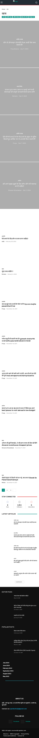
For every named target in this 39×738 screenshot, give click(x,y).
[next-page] (14, 490)
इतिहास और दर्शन (24, 17)
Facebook (16, 721)
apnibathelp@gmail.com (18, 709)
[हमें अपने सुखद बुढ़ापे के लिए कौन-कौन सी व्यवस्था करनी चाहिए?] (19, 185)
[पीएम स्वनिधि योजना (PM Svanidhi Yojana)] (7, 653)
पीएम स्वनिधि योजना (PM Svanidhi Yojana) (24, 650)
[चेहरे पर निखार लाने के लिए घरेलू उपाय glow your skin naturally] (7, 608)
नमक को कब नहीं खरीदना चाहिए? (21, 595)
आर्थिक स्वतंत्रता (16, 17)
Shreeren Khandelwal (8, 448)
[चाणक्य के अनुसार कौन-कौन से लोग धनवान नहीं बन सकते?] (7, 573)
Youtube (27, 721)
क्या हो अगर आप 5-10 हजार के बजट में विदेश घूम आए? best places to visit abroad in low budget (18, 409)
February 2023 (7, 668)
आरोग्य (4, 17)
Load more (19, 582)
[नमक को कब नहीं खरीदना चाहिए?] (7, 598)
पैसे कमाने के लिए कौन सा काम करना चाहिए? (15, 239)
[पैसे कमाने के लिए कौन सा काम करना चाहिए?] (19, 223)
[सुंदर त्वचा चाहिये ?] (19, 255)
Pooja (3, 309)
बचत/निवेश (19, 86)
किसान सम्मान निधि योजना (19, 630)
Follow (19, 501)
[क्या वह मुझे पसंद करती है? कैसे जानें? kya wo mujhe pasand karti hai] (19, 288)
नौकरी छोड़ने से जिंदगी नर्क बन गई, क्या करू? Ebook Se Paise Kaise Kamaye (19, 479)
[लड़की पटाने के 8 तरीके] (7, 618)
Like (8, 501)
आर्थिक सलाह (9, 17)
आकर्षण (3, 236)
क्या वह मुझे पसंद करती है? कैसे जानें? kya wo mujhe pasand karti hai (19, 305)
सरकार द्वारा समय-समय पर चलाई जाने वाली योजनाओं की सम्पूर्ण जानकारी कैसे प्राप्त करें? (24, 536)
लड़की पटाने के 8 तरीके (19, 615)
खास (3, 268)
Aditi (3, 241)
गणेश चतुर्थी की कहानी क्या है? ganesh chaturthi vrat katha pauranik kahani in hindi (18, 340)
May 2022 (6, 676)
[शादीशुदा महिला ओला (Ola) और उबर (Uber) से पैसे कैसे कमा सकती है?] (7, 643)
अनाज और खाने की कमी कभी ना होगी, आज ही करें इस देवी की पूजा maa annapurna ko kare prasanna (19, 374)
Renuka (4, 274)
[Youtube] (22, 721)
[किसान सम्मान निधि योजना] (7, 633)
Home (3, 9)
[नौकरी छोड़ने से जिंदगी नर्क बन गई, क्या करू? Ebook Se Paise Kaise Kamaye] (19, 462)
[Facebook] (10, 721)
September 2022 (8, 671)
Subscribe (31, 501)
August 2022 (7, 673)
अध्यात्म (3, 336)
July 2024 (6, 662)
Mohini (3, 482)
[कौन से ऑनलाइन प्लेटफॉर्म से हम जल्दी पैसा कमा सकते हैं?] (19, 44)
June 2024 (6, 665)
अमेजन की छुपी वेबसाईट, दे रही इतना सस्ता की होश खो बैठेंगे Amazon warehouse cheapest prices (19, 444)
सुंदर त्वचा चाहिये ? (7, 271)
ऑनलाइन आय (31, 17)
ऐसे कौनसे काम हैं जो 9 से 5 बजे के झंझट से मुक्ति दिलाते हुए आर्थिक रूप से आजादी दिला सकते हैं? (25, 548)
